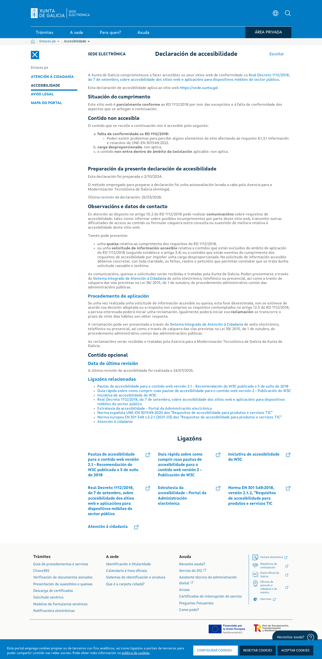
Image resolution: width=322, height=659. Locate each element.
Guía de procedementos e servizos (60, 564)
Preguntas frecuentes (196, 603)
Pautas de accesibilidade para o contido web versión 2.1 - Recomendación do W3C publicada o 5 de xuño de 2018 (193, 386)
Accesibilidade (75, 41)
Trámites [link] (45, 33)
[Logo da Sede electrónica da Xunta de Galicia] (60, 13)
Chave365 (41, 571)
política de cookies (135, 653)
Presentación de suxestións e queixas (62, 584)
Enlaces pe (48, 41)
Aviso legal (42, 94)
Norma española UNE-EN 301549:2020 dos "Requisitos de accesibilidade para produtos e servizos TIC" (184, 413)
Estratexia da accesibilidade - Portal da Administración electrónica (154, 409)
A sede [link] (76, 33)
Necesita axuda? (192, 564)
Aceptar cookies (295, 650)
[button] (287, 13)
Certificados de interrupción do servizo (210, 596)
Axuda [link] (143, 33)
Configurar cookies (214, 650)
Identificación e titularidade (128, 564)
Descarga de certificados (53, 591)
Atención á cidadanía (52, 77)
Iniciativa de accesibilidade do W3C (127, 395)
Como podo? (189, 610)
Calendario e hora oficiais (126, 571)
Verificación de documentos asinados (62, 577)
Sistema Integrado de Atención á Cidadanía (129, 279)
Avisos (184, 590)
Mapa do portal (46, 103)
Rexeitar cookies (257, 650)
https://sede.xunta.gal (199, 88)
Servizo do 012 (191, 571)
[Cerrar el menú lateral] (35, 55)
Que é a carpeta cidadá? (125, 584)
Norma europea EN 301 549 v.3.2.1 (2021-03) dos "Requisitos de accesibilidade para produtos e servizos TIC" (189, 417)
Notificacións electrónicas (54, 611)
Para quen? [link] (110, 33)
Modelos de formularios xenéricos (60, 604)
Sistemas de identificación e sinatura (135, 577)
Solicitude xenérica (48, 597)
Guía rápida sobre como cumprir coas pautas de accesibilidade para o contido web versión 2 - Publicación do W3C (194, 391)
